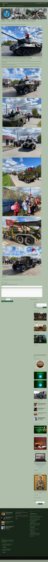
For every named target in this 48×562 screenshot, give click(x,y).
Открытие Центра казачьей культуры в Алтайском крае (42, 404)
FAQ (42, 3)
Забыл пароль (39, 308)
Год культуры (32, 527)
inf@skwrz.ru (4, 552)
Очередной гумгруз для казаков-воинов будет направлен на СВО (15, 7)
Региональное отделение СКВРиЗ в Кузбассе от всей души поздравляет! (42, 418)
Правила (45, 3)
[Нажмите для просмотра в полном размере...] (21, 126)
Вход (36, 3)
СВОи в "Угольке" (27, 7)
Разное (31, 530)
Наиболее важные (32, 513)
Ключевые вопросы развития (42, 412)
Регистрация (39, 3)
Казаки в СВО (40, 399)
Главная (2, 24)
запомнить (36, 307)
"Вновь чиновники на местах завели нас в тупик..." (42, 408)
